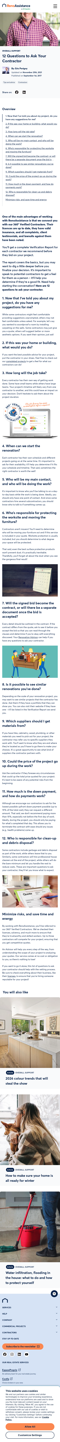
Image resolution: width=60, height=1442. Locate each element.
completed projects (16, 361)
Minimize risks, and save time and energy (26, 199)
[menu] (26, 6)
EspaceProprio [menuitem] (9, 1370)
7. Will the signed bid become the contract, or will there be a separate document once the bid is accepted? (30, 158)
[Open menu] (55, 6)
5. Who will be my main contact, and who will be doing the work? (30, 142)
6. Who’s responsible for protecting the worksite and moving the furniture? (30, 150)
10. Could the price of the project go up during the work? (31, 178)
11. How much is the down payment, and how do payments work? (29, 186)
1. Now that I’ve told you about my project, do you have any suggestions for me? (31, 118)
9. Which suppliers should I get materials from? (29, 171)
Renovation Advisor (28, 637)
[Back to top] (54, 1293)
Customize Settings (30, 1435)
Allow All (30, 1426)
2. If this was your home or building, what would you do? (31, 125)
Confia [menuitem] (5, 1378)
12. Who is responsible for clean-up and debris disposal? (29, 193)
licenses (11, 976)
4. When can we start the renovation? (24, 136)
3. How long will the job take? (20, 131)
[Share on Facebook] (16, 92)
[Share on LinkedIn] (24, 92)
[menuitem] (5, 1300)
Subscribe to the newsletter (21, 1346)
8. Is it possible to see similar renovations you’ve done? (29, 166)
